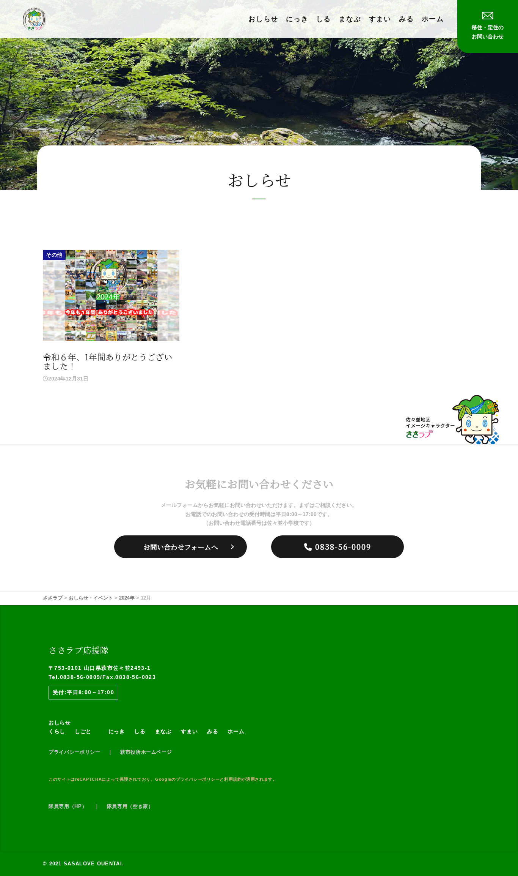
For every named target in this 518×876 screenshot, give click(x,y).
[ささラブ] (34, 19)
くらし (57, 731)
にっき (297, 19)
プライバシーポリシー (74, 752)
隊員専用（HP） (68, 806)
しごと (83, 731)
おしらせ (263, 19)
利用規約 (233, 779)
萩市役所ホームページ (146, 752)
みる (406, 19)
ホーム (433, 19)
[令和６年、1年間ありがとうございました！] (111, 295)
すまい (380, 19)
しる (323, 19)
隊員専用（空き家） (130, 806)
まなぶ (350, 19)
